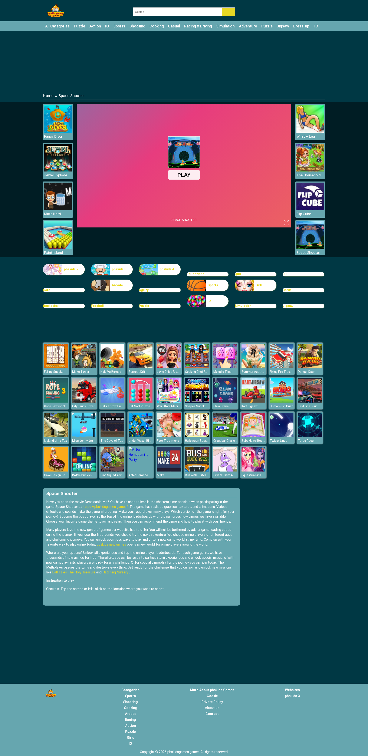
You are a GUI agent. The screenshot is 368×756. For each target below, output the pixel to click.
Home (48, 95)
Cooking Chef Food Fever (201, 371)
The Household (308, 175)
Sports (119, 26)
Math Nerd (52, 214)
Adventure (248, 26)
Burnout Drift (138, 371)
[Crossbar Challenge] (225, 436)
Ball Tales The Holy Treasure (73, 572)
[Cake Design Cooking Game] (56, 470)
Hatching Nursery (115, 572)
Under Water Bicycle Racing (147, 440)
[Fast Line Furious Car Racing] (310, 401)
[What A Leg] (310, 132)
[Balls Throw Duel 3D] (112, 401)
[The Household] (310, 170)
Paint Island (53, 252)
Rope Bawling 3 (54, 406)
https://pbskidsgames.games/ (105, 507)
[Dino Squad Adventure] (112, 470)
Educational (196, 274)
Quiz (238, 274)
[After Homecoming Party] (140, 460)
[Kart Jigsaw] (253, 401)
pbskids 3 (119, 269)
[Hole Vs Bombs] (112, 367)
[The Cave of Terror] (112, 436)
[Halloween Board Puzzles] (197, 436)
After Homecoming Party (146, 475)
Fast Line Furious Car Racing (317, 406)
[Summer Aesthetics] (253, 367)
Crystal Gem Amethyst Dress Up (235, 475)
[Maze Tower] (84, 367)
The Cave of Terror (113, 440)
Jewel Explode (55, 175)
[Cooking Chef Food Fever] (197, 367)
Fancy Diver (53, 136)
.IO (315, 26)
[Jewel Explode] (58, 170)
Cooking (157, 26)
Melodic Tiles (222, 371)
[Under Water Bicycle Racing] (140, 436)
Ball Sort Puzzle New (143, 406)
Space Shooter (308, 252)
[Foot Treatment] (169, 436)
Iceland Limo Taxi (56, 440)
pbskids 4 (167, 269)
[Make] (169, 470)
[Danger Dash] (310, 367)
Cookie (212, 696)
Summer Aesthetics (255, 371)
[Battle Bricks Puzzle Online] (84, 470)
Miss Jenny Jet (82, 440)
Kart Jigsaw (250, 406)
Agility (144, 290)
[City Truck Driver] (84, 401)
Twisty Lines (278, 440)
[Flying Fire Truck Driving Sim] (282, 367)
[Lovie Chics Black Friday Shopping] (169, 367)
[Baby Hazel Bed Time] (253, 436)
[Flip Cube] (310, 209)
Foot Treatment (168, 440)
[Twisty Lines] (282, 436)
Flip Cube (303, 214)
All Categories (57, 26)
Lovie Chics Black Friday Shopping (180, 371)
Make (160, 475)
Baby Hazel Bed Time (256, 440)
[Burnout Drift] (140, 367)
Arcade (117, 285)
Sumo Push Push (281, 406)
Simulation (225, 26)
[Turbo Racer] (310, 436)
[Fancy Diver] (58, 132)
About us (212, 708)
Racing (130, 720)
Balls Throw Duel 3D (114, 406)
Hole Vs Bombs (111, 371)
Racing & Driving (198, 26)
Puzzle (79, 26)
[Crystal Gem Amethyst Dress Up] (225, 470)
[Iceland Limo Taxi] (56, 436)
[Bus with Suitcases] (197, 470)
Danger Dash (306, 371)
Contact (212, 714)
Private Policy (212, 702)
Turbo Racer (306, 440)
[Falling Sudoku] (56, 367)
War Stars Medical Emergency (177, 406)
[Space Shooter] (310, 248)
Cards (287, 290)
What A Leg (305, 136)
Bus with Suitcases (198, 475)
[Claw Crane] (225, 401)
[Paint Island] (58, 248)
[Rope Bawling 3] (56, 401)
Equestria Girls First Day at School (265, 475)
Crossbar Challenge (226, 440)
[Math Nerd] (58, 209)
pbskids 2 (71, 269)
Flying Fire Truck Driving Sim (288, 371)
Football (97, 306)
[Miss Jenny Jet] (84, 436)
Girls (259, 285)
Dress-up (301, 26)
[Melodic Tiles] (225, 367)
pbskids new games (111, 544)
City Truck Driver (83, 406)
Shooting (137, 26)
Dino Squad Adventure (116, 475)
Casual (174, 26)
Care (46, 290)
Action (95, 26)
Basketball (51, 306)
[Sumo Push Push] (282, 401)
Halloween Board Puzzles (202, 440)
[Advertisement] (184, 61)
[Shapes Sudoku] (197, 401)
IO (107, 26)
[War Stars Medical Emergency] (169, 401)
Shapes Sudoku (195, 406)
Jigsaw (283, 26)
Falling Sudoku (53, 371)
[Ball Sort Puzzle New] (140, 401)
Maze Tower (80, 371)
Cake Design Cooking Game (62, 475)
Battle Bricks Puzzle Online (90, 475)
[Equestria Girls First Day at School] (253, 470)
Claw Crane (221, 406)
